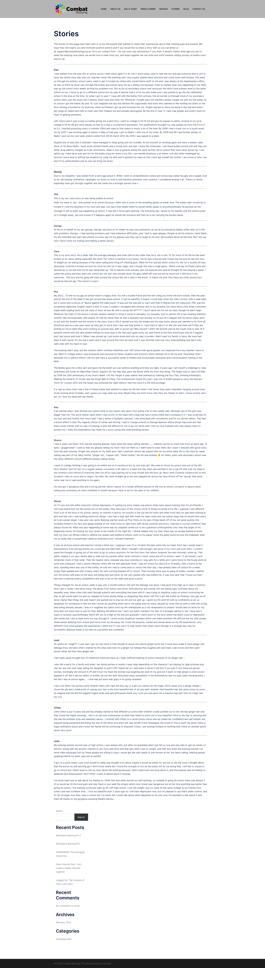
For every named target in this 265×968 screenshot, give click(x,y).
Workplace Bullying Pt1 (68, 843)
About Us (115, 9)
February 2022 (63, 922)
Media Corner (148, 9)
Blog (186, 9)
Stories (175, 9)
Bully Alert (130, 9)
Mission (163, 9)
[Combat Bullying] (71, 8)
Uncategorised (63, 939)
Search (59, 811)
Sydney (107, 963)
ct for (111, 51)
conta (105, 51)
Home (104, 9)
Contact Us (199, 9)
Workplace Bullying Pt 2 (68, 835)
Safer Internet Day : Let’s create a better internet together (69, 868)
